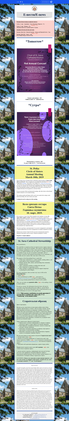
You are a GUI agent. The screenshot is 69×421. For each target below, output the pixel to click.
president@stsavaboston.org (40, 415)
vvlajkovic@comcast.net (45, 183)
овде (31, 219)
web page (24, 183)
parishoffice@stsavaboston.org (24, 278)
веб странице (42, 219)
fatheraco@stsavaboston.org (41, 414)
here (48, 182)
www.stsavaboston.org (34, 418)
